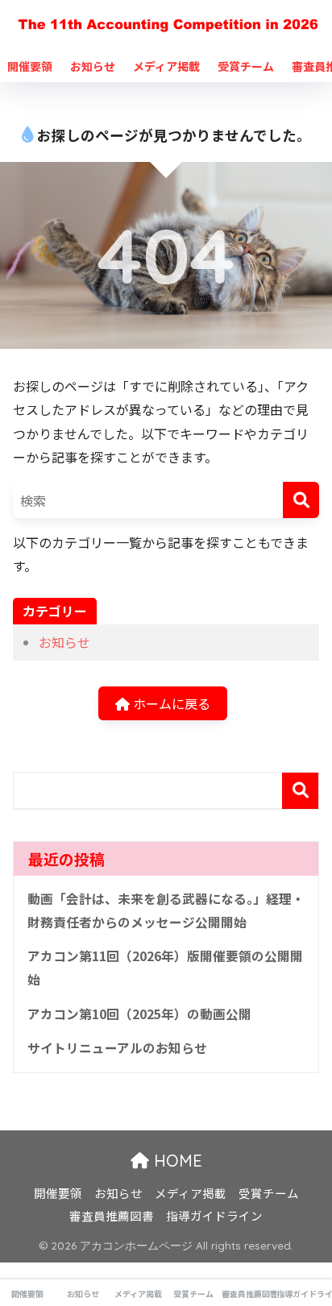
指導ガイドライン (214, 1215)
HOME (175, 1161)
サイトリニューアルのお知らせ (117, 1048)
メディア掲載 (166, 66)
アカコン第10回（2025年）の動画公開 (139, 1014)
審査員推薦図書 (111, 1215)
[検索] (301, 500)
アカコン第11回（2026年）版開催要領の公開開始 (165, 968)
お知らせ (92, 66)
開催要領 (29, 66)
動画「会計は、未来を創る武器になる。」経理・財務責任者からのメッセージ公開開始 (166, 910)
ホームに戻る (170, 703)
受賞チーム (246, 66)
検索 (300, 791)
